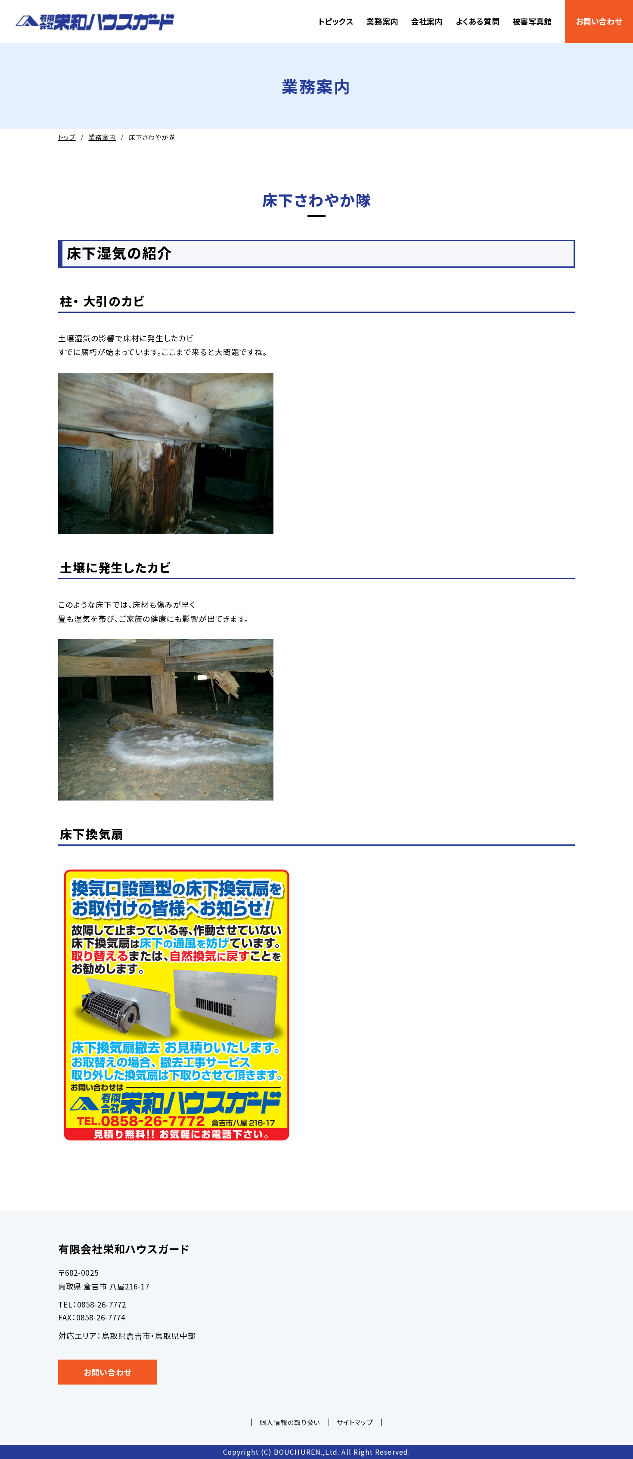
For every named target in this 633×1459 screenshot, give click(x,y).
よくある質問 (478, 21)
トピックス (336, 21)
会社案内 (426, 21)
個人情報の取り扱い (290, 1422)
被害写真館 (532, 21)
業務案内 (382, 21)
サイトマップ (355, 1422)
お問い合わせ (599, 21)
